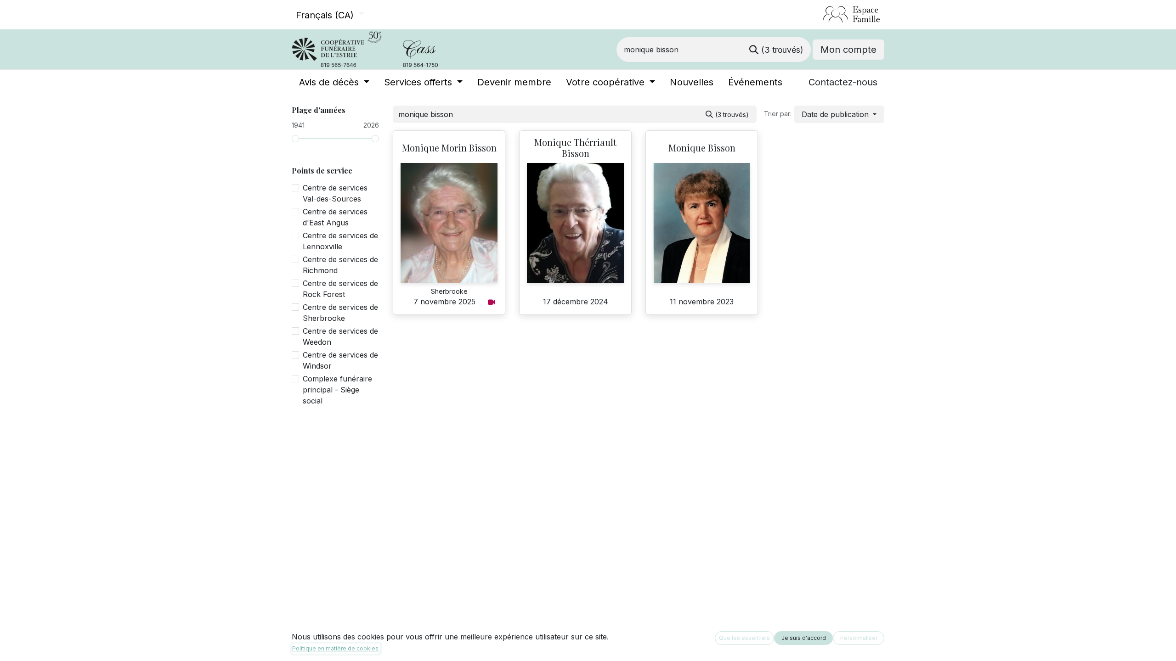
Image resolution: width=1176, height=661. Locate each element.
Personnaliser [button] (858, 637)
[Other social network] (819, 14)
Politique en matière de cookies (336, 648)
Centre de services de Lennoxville (340, 241)
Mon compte (848, 49)
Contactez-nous (842, 82)
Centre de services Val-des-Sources (335, 193)
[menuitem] (334, 82)
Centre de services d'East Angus (335, 217)
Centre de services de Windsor (340, 360)
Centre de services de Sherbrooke (340, 312)
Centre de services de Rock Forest (340, 289)
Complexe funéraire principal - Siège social (337, 389)
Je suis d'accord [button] (803, 637)
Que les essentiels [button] (744, 637)
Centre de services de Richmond (340, 265)
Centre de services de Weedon (340, 336)
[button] (839, 114)
